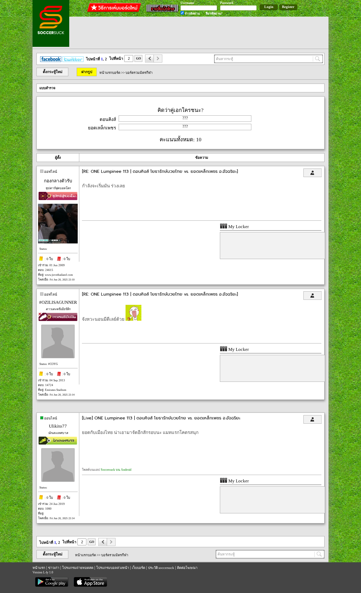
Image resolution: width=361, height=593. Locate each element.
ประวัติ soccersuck (161, 568)
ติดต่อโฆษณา (187, 568)
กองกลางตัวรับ (58, 180)
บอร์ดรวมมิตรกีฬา (139, 73)
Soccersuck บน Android (116, 470)
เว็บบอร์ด (138, 568)
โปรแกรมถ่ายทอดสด (77, 568)
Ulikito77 (58, 426)
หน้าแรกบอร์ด (109, 73)
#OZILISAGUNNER (58, 302)
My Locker (238, 226)
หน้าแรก (39, 568)
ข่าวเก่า (53, 568)
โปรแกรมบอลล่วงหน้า (112, 568)
